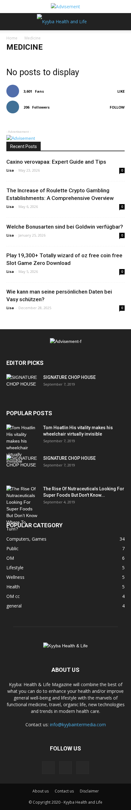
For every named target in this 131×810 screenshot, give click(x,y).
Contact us (64, 791)
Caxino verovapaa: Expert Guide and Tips (56, 162)
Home (11, 38)
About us (40, 791)
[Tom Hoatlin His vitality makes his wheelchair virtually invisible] (22, 444)
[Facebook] (48, 767)
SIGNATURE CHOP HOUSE (69, 377)
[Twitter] (82, 767)
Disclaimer (89, 791)
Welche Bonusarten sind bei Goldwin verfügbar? (64, 227)
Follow (117, 107)
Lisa (10, 170)
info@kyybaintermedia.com (78, 724)
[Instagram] (65, 767)
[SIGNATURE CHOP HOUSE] (22, 385)
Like (121, 91)
